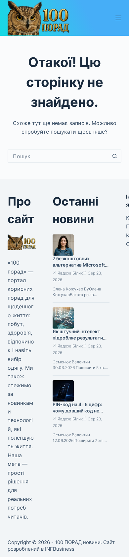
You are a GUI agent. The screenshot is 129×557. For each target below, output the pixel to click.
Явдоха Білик (70, 273)
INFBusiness (59, 549)
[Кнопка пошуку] (114, 156)
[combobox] (58, 156)
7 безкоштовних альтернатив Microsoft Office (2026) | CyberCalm (79, 268)
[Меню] (118, 18)
